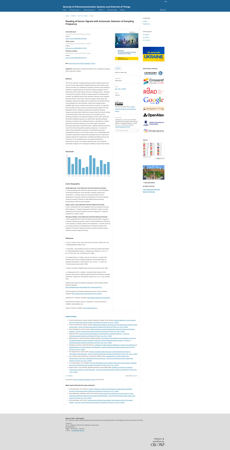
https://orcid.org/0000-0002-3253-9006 (76, 38)
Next (134, 376)
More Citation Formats (122, 130)
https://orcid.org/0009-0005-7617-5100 (76, 48)
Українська (146, 24)
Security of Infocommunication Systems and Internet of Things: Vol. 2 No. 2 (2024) (112, 354)
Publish (100, 10)
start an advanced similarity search (84, 379)
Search (163, 10)
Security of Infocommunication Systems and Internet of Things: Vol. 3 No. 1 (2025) (94, 322)
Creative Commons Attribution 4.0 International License (125, 109)
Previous (70, 376)
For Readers (146, 35)
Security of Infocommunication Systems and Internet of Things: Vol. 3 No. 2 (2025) (103, 327)
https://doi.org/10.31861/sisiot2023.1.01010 (82, 63)
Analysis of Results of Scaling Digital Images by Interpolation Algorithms (110, 389)
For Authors (146, 37)
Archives (73, 16)
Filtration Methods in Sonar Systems (125, 320)
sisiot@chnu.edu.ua (77, 430)
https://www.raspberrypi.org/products (98, 298)
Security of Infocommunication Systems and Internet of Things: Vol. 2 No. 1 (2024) (94, 391)
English (145, 21)
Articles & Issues (74, 10)
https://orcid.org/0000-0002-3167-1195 (76, 57)
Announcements (112, 10)
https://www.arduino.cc (90, 308)
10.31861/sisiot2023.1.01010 (122, 127)
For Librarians (146, 40)
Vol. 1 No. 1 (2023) (83, 16)
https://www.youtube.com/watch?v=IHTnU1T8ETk (87, 293)
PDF (119, 68)
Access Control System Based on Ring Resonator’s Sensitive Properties (100, 334)
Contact (122, 10)
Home (64, 10)
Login (165, 1)
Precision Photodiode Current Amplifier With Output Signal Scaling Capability (113, 363)
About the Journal (89, 10)
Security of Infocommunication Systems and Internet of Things (96, 6)
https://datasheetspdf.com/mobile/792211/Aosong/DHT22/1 (84, 287)
